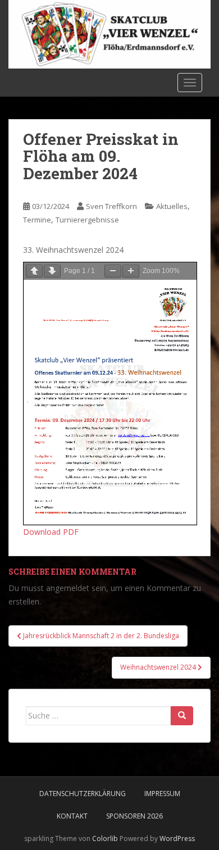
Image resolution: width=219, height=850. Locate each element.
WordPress (177, 838)
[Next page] (52, 271)
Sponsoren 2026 (134, 816)
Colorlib (105, 838)
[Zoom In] (130, 271)
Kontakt (72, 816)
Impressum (162, 793)
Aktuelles (172, 206)
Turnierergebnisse (87, 220)
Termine (37, 220)
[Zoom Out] (112, 271)
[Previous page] (34, 271)
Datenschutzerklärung (82, 793)
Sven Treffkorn (111, 206)
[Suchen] (182, 715)
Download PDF (51, 531)
